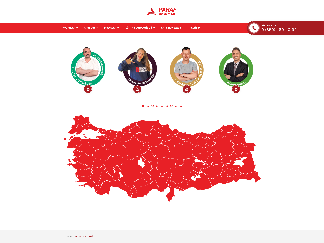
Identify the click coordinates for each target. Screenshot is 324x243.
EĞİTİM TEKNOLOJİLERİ (138, 28)
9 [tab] (181, 106)
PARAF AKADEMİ (83, 236)
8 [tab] (176, 106)
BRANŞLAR (110, 28)
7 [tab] (171, 106)
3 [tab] (152, 106)
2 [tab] (148, 106)
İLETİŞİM (195, 28)
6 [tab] (167, 106)
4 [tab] (157, 106)
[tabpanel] (88, 71)
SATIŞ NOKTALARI (171, 28)
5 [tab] (162, 106)
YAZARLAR (69, 28)
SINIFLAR (89, 28)
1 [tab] (143, 106)
